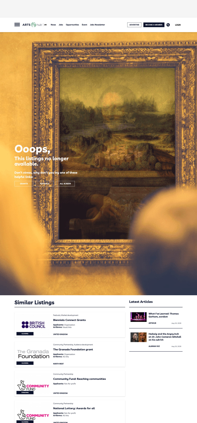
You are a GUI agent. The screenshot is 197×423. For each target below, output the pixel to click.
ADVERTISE (134, 25)
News (53, 25)
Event (84, 25)
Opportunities (72, 25)
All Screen (65, 183)
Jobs (61, 25)
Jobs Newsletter (97, 25)
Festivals (44, 183)
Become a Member (153, 25)
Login (178, 25)
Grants (24, 183)
